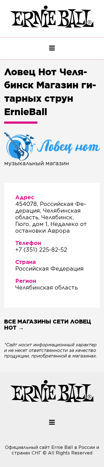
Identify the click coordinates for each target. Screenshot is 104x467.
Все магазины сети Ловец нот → (47, 324)
